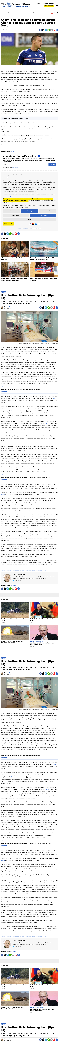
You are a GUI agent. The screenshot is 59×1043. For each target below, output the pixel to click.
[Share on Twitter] (43, 30)
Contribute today (48, 5)
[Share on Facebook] (40, 30)
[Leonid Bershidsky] (2, 307)
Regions (16, 11)
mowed (3, 494)
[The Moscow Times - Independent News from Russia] (15, 5)
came (54, 398)
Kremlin (13, 585)
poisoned (46, 423)
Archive (47, 11)
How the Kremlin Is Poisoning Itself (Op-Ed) (27, 297)
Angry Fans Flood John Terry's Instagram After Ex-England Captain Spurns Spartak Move (28, 22)
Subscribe (52, 164)
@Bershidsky (17, 580)
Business (23, 11)
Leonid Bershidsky (10, 307)
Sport (12, 151)
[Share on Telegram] (46, 30)
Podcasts (40, 11)
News (5, 11)
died (12, 411)
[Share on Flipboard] (54, 30)
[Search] (57, 13)
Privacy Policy (15, 167)
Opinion (29, 11)
